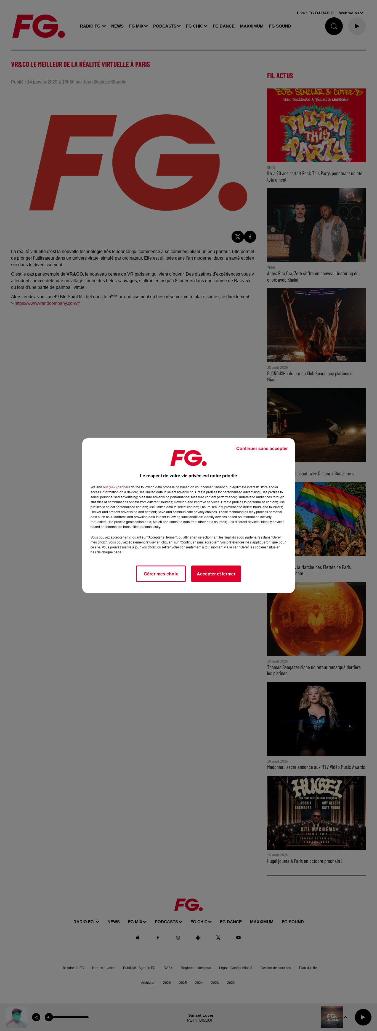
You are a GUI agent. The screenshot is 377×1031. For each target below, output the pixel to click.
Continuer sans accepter (262, 448)
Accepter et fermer (216, 573)
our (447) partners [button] (116, 486)
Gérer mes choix (161, 573)
